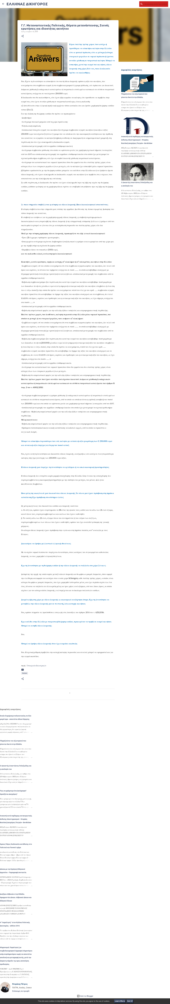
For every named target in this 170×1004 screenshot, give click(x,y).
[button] (22, 36)
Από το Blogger (86, 996)
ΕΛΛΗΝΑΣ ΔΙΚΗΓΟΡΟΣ (27, 4)
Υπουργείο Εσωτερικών (36, 665)
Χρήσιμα (24, 673)
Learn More (120, 1001)
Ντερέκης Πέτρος (20, 984)
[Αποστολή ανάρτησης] (22, 670)
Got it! (130, 1001)
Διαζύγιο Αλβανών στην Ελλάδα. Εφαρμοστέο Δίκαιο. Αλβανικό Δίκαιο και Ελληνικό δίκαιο (15, 897)
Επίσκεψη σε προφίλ (20, 991)
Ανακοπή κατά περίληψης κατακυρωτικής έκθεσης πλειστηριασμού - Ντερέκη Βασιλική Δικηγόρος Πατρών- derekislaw (137, 140)
